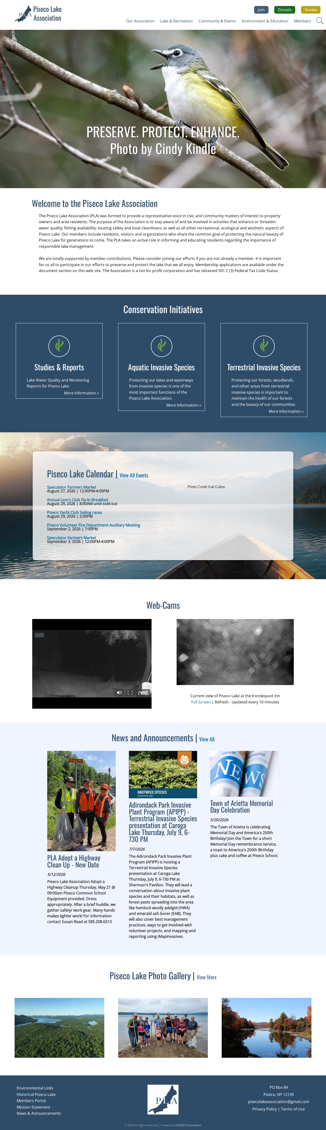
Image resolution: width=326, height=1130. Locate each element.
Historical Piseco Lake (36, 1094)
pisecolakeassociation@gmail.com (278, 1101)
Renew (311, 9)
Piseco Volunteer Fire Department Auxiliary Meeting (93, 525)
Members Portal (31, 1100)
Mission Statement (33, 1107)
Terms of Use (293, 1109)
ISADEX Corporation (188, 1125)
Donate (284, 9)
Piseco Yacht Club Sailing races (74, 512)
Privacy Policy (264, 1109)
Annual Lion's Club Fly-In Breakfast (77, 499)
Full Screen (201, 702)
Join (261, 9)
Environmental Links (35, 1088)
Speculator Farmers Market (71, 487)
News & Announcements (39, 1113)
